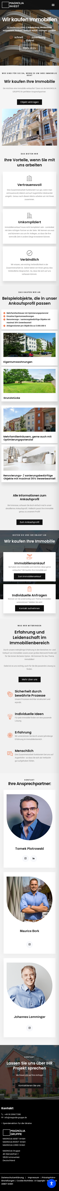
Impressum (33, 1177)
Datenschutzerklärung (12, 1177)
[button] (53, 5)
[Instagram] (25, 858)
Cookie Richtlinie (25, 1180)
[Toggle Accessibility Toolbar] (51, 1183)
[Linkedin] (33, 858)
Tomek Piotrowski (29, 848)
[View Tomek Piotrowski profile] (29, 845)
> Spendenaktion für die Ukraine (16, 1123)
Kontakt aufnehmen (29, 608)
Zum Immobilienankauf (29, 576)
